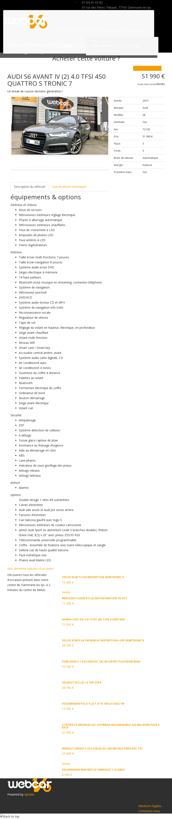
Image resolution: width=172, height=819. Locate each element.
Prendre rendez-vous (147, 68)
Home (93, 41)
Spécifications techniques (69, 187)
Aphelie (29, 794)
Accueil (59, 30)
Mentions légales (150, 806)
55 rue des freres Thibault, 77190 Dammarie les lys (116, 7)
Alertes (93, 30)
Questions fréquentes (112, 30)
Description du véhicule (29, 187)
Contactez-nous (137, 30)
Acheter (70, 30)
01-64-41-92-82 (92, 2)
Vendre (81, 30)
